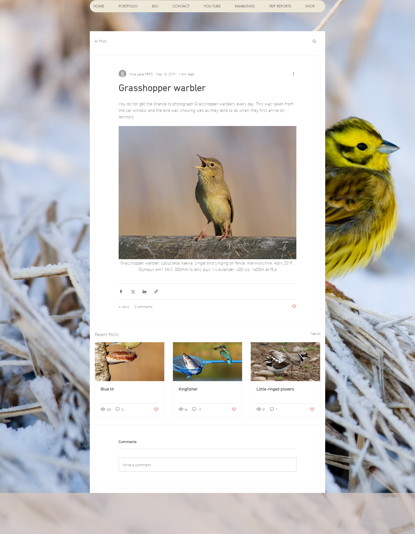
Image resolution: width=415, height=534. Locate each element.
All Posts (101, 40)
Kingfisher (188, 389)
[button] (314, 41)
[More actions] (293, 74)
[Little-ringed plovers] (285, 361)
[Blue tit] (129, 361)
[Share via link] (156, 291)
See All (315, 333)
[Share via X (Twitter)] (132, 291)
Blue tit (107, 389)
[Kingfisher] (207, 361)
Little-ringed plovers (275, 389)
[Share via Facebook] (121, 291)
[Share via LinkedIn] (144, 291)
